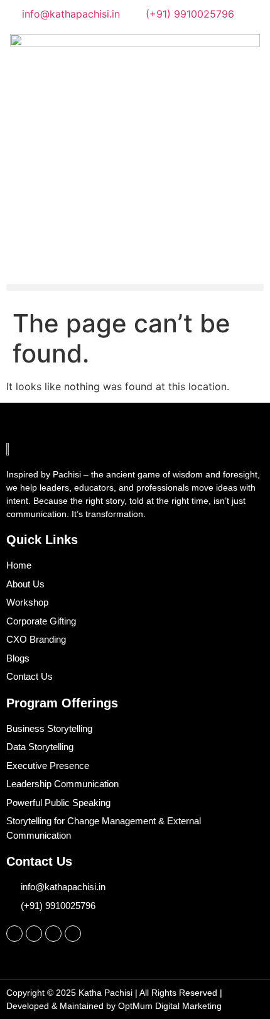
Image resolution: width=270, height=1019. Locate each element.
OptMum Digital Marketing (170, 1006)
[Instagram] (14, 933)
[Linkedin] (53, 933)
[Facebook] (34, 933)
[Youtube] (73, 933)
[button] (135, 287)
